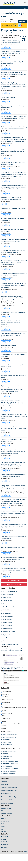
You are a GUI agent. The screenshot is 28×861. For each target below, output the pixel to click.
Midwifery (5, 604)
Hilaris (25, 851)
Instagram (5, 844)
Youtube (5, 847)
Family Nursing (6, 597)
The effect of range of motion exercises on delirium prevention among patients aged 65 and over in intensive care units (13, 451)
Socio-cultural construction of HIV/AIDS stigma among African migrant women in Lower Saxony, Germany (14, 335)
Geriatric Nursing (7, 600)
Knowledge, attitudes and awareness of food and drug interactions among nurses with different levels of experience (13, 526)
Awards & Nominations (14, 580)
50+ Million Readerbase (14, 584)
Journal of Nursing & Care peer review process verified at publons (12, 667)
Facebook (5, 837)
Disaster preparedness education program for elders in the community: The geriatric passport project (14, 416)
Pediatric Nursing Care (8, 631)
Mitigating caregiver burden (8, 345)
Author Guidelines (6, 808)
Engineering (4, 784)
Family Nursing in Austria (8, 97)
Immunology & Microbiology (8, 790)
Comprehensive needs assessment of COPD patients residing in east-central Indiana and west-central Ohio (13, 285)
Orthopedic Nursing (7, 628)
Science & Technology (7, 803)
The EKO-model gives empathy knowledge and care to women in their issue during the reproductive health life (14, 262)
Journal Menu (6, 8)
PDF (4, 47)
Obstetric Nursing (7, 622)
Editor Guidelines (5, 811)
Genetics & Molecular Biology (9, 787)
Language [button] (22, 21)
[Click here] (8, 3)
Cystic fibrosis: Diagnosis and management (13, 312)
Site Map (3, 831)
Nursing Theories (7, 619)
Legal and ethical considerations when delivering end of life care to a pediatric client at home (13, 428)
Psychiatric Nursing (7, 635)
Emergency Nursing (7, 594)
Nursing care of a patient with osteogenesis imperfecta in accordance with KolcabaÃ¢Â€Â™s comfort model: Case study (13, 487)
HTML (8, 47)
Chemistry (4, 781)
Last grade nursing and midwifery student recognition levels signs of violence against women (13, 513)
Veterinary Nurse (7, 641)
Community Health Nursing (9, 591)
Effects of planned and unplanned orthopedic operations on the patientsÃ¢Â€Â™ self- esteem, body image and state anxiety (13, 501)
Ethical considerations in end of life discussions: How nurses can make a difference (11, 322)
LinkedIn (4, 842)
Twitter (4, 839)
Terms (3, 826)
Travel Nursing (6, 638)
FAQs (2, 829)
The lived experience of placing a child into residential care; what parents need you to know (12, 151)
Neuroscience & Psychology (9, 797)
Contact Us (4, 824)
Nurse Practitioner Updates (10, 607)
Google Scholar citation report (10, 644)
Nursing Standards (7, 616)
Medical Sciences (6, 794)
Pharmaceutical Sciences (8, 800)
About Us (3, 818)
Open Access (5, 821)
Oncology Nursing (7, 625)
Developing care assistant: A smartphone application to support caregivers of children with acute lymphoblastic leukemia (13, 298)
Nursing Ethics (6, 613)
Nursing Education (7, 610)
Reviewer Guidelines (6, 813)
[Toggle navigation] (24, 3)
